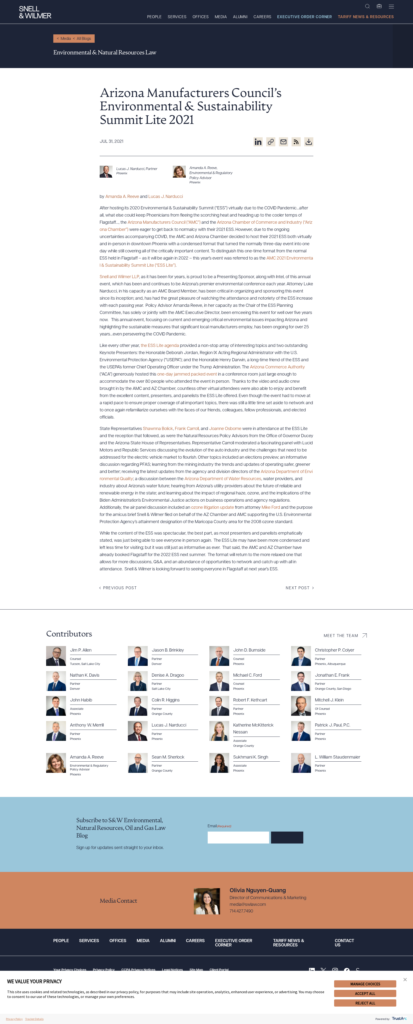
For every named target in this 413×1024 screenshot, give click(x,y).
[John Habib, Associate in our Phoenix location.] (84, 706)
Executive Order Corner (304, 17)
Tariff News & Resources (366, 17)
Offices (201, 17)
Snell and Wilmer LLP (119, 277)
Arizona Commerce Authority (277, 367)
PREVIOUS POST (120, 588)
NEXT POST (298, 588)
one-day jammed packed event (187, 374)
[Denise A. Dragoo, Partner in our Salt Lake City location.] (166, 681)
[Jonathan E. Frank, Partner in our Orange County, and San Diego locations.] (329, 681)
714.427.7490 (241, 911)
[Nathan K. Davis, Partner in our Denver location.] (84, 681)
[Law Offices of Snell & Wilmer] (35, 13)
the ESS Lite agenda (160, 346)
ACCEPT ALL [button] (365, 993)
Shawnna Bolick (158, 429)
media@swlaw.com (248, 905)
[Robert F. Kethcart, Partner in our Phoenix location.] (247, 706)
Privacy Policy (104, 970)
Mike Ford (271, 508)
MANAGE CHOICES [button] (365, 984)
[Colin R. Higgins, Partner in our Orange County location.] (166, 706)
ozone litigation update (212, 508)
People (154, 17)
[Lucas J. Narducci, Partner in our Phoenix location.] (133, 172)
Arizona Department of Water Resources (223, 479)
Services (177, 17)
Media (221, 17)
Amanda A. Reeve (122, 197)
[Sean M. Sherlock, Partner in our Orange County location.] (166, 763)
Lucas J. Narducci (165, 197)
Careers (262, 17)
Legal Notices (172, 970)
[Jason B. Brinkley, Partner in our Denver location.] (166, 656)
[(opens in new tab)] (258, 141)
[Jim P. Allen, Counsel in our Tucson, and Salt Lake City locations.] (84, 656)
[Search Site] (367, 6)
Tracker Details (34, 1019)
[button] (405, 980)
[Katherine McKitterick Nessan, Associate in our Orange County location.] (247, 734)
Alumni (240, 17)
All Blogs (84, 39)
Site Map (196, 970)
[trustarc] (399, 1019)
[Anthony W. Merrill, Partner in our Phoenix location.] (84, 731)
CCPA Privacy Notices (138, 970)
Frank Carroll (187, 429)
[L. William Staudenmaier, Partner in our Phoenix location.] (329, 763)
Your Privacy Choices (69, 970)
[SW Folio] (379, 6)
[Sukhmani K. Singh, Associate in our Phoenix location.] (247, 763)
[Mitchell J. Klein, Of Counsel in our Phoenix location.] (329, 706)
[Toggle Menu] (391, 6)
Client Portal (219, 970)
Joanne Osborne (225, 429)
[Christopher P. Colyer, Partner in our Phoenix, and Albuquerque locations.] (329, 656)
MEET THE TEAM (341, 636)
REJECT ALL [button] (365, 1003)
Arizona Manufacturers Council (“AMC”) (164, 223)
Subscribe (287, 838)
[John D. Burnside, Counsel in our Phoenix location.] (247, 656)
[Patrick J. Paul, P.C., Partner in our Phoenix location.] (329, 731)
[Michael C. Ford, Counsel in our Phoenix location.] (247, 681)
